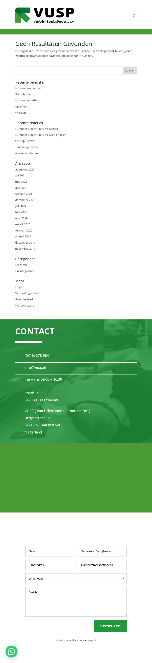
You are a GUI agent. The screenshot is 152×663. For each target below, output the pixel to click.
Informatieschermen (28, 88)
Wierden (20, 112)
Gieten (30, 141)
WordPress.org (24, 305)
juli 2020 (20, 206)
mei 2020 (21, 212)
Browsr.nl (90, 640)
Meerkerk (21, 106)
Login (19, 287)
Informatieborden (26, 100)
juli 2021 (20, 175)
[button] (11, 651)
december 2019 (25, 242)
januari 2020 (23, 236)
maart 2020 (22, 224)
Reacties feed (24, 299)
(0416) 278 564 (37, 355)
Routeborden (23, 94)
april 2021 (21, 188)
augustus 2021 (24, 169)
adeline (19, 153)
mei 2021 (21, 181)
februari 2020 (23, 230)
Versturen (110, 626)
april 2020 (21, 218)
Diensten (21, 265)
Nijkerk (53, 129)
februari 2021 (23, 194)
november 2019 (25, 249)
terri (18, 141)
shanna (20, 147)
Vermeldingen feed (27, 293)
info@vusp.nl (35, 367)
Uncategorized (24, 271)
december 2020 (25, 200)
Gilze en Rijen (57, 135)
